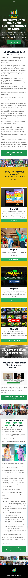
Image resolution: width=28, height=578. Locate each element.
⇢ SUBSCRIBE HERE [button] (14, 340)
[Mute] (25, 384)
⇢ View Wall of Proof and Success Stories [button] (14, 397)
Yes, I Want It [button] (14, 42)
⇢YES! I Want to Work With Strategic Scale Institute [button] (14, 153)
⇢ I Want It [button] (14, 220)
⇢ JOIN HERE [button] (14, 300)
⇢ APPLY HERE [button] (14, 259)
